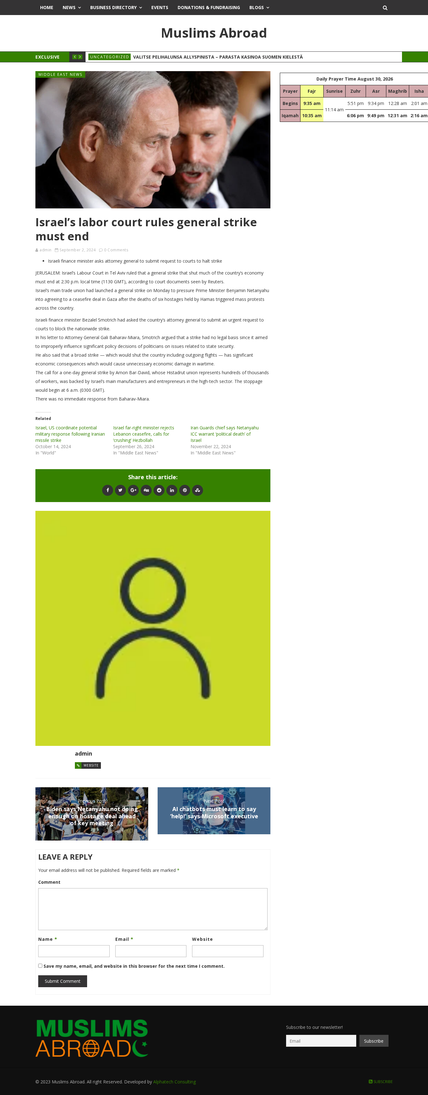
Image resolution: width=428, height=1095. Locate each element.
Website (91, 765)
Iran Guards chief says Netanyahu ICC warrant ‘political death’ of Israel (225, 434)
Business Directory (113, 7)
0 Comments (116, 250)
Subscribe (383, 1081)
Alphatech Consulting (174, 1082)
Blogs (256, 7)
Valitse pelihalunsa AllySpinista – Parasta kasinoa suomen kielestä (218, 57)
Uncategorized (109, 57)
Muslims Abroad (214, 32)
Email (124, 939)
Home (46, 7)
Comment (49, 882)
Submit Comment (63, 981)
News (69, 7)
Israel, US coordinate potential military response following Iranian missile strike (70, 434)
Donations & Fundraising (209, 7)
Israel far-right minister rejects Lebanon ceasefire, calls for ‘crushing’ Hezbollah (143, 434)
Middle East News (60, 74)
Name (47, 939)
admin (45, 250)
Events (159, 7)
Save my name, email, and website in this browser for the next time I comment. (134, 966)
